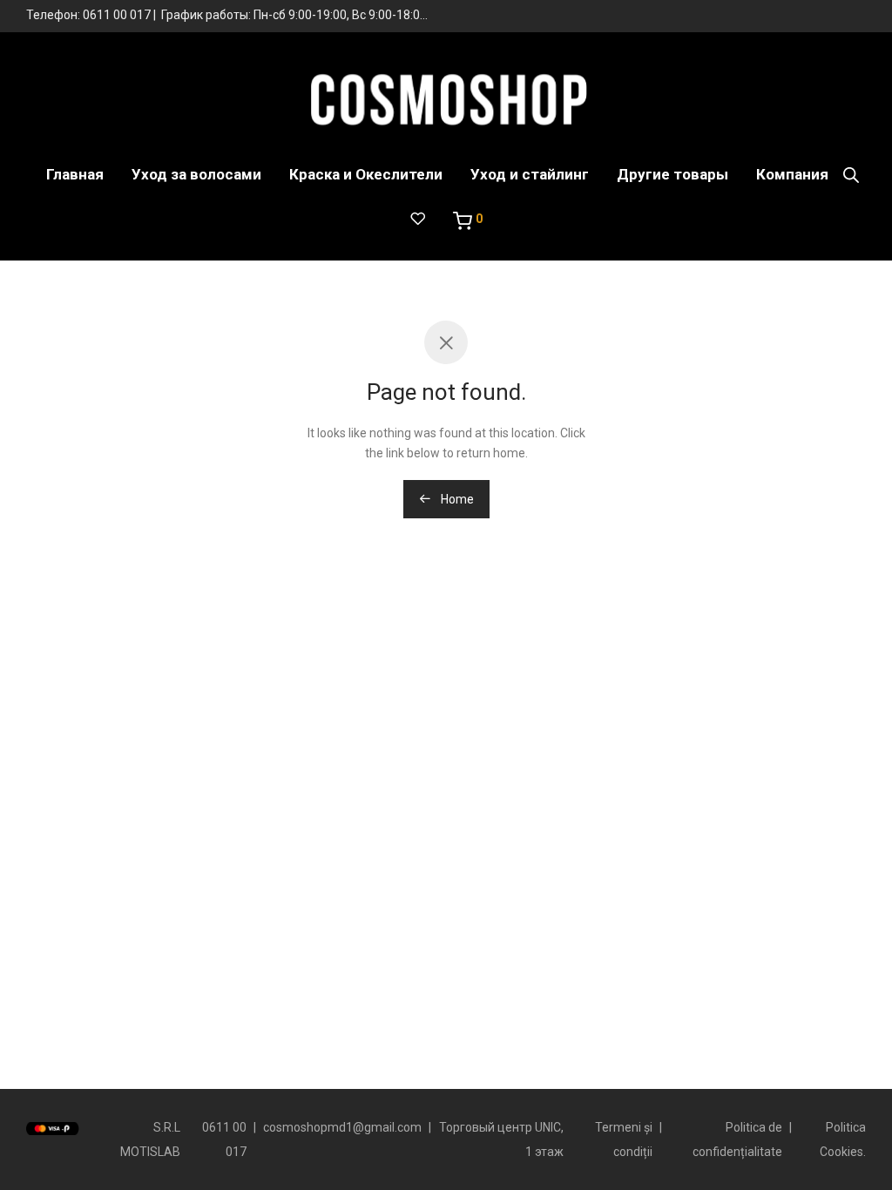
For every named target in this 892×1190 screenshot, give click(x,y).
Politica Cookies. (843, 1139)
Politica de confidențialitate (737, 1139)
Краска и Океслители (366, 174)
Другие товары (672, 174)
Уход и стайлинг (529, 174)
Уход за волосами (196, 174)
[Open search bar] (851, 175)
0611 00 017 (117, 15)
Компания (792, 174)
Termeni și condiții (623, 1139)
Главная (75, 174)
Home (456, 499)
